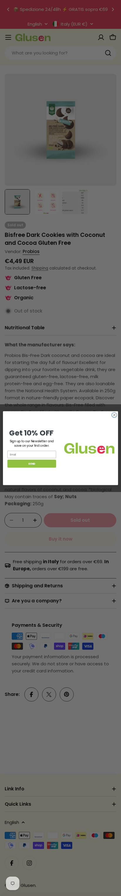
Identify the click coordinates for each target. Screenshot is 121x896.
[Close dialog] (114, 415)
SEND (31, 464)
